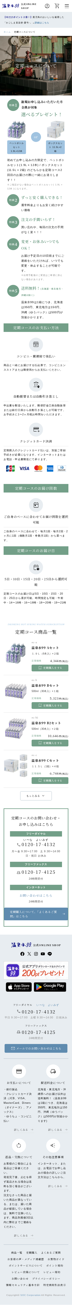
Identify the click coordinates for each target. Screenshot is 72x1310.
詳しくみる (21, 1130)
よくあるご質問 (51, 1252)
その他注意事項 (53, 1157)
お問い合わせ (20, 1278)
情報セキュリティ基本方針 (23, 1285)
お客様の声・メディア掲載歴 (25, 1259)
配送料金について (53, 1083)
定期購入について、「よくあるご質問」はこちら (33, 914)
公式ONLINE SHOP (28, 6)
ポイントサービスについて (26, 1265)
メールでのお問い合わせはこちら (36, 1048)
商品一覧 (16, 1252)
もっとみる (36, 796)
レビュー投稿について (26, 1272)
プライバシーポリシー (46, 1278)
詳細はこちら (42, 22)
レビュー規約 (51, 1272)
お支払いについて (19, 1083)
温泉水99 (10, 6)
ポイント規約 (54, 1265)
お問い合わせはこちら (36, 895)
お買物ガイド (56, 1259)
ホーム (7, 31)
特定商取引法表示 (54, 1285)
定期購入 (31, 1252)
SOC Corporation (30, 1295)
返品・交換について (18, 1157)
